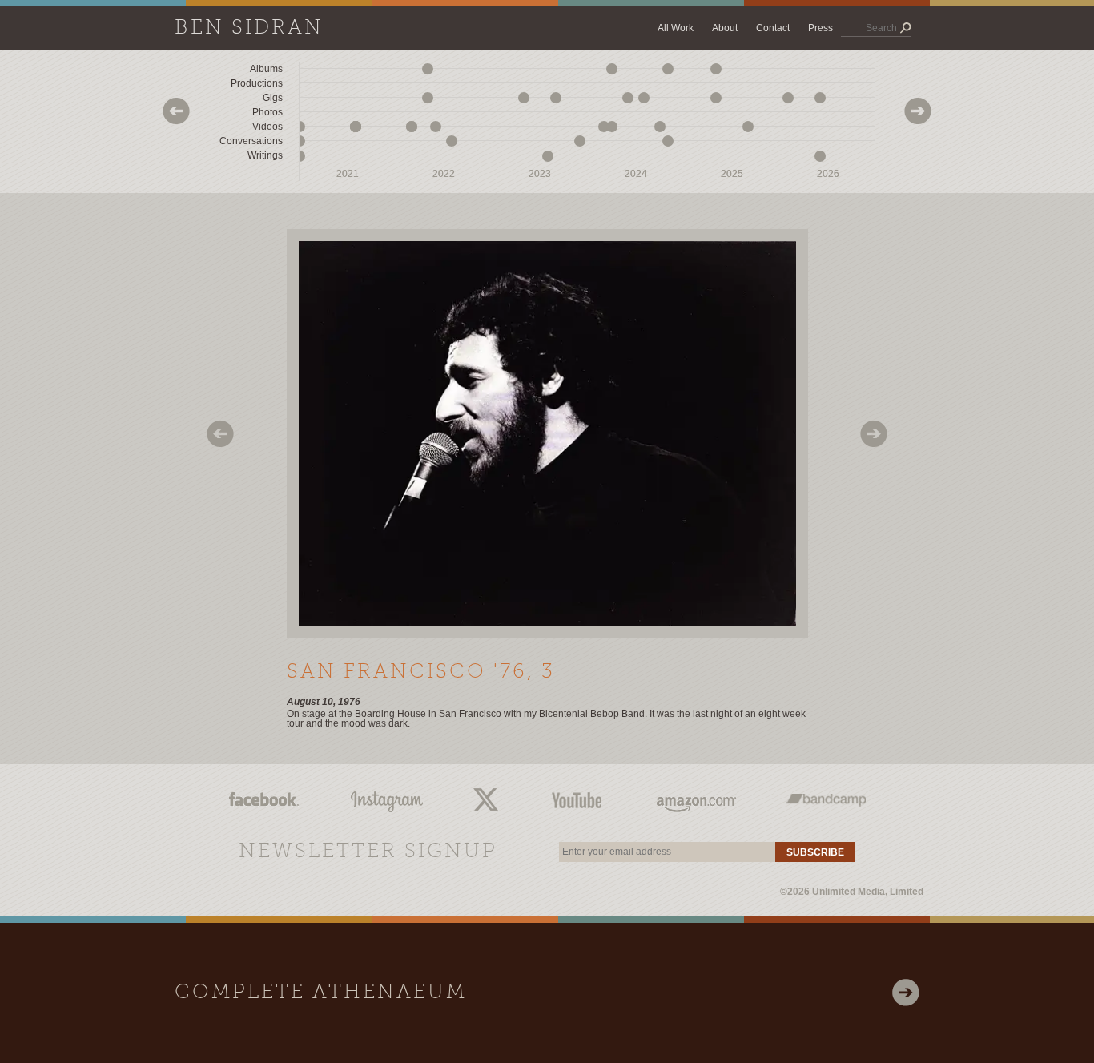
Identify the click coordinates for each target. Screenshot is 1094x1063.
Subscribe (815, 852)
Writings (265, 155)
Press (820, 28)
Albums (266, 68)
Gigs (273, 97)
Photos (267, 112)
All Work (676, 28)
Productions (257, 83)
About (725, 28)
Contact (773, 28)
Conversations (251, 141)
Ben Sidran (249, 28)
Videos (267, 126)
